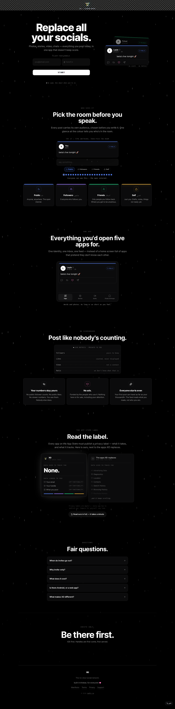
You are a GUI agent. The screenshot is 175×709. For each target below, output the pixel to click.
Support (100, 687)
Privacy (92, 687)
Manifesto (75, 687)
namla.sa (90, 693)
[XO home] (87, 4)
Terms (84, 687)
